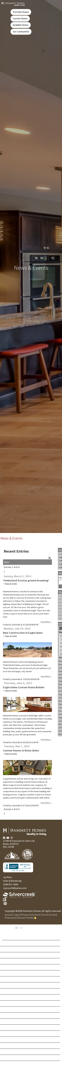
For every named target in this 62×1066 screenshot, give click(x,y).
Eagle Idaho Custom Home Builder (23, 687)
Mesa (8, 1039)
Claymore (11, 985)
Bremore (10, 955)
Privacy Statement (30, 914)
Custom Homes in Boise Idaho (21, 750)
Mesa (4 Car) (12, 1045)
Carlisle (10, 961)
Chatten (10, 979)
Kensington (12, 1015)
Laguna (10, 1021)
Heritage (10, 1009)
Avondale (11, 949)
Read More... (46, 622)
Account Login (12, 914)
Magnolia (11, 1033)
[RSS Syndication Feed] (50, 557)
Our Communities (21, 31)
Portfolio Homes (21, 12)
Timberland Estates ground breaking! (26, 580)
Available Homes (20, 25)
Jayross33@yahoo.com (15, 887)
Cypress (10, 991)
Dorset (9, 997)
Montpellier (12, 1057)
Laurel (9, 1027)
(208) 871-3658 (10, 884)
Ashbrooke (11, 943)
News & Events (11, 584)
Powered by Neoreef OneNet (19, 917)
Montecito (11, 1051)
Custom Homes (20, 18)
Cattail (9, 967)
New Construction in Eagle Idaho (23, 632)
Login (20, 927)
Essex (9, 1003)
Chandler (11, 973)
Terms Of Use (49, 914)
